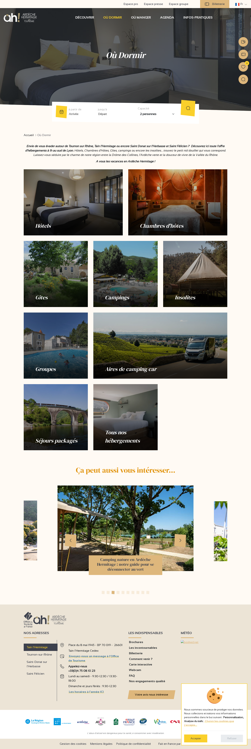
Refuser (231, 738)
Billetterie (218, 4)
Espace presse (153, 4)
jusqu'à (102, 109)
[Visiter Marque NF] (143, 724)
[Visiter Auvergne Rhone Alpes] (37, 723)
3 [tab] (113, 592)
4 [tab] (118, 592)
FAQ (132, 675)
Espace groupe (178, 4)
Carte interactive (140, 664)
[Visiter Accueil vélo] (116, 724)
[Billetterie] (243, 54)
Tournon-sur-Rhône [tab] (39, 654)
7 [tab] (133, 592)
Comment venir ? (141, 658)
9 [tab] (142, 592)
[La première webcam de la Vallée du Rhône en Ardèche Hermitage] (243, 42)
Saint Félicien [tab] (35, 673)
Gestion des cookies (73, 743)
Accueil (29, 135)
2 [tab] (108, 592)
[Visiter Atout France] (129, 721)
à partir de (75, 109)
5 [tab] (123, 592)
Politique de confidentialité (133, 743)
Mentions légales (101, 743)
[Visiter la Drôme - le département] (62, 724)
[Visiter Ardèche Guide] (83, 724)
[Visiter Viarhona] (160, 723)
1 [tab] (103, 592)
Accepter (196, 738)
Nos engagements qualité (147, 681)
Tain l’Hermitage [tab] (37, 647)
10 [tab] (147, 592)
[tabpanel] (91, 669)
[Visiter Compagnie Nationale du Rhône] (175, 722)
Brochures (136, 642)
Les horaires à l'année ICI (86, 691)
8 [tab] (137, 592)
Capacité (143, 108)
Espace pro (130, 4)
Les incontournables (143, 647)
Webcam (135, 670)
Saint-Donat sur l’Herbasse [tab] (37, 664)
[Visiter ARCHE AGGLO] (100, 725)
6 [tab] (128, 592)
